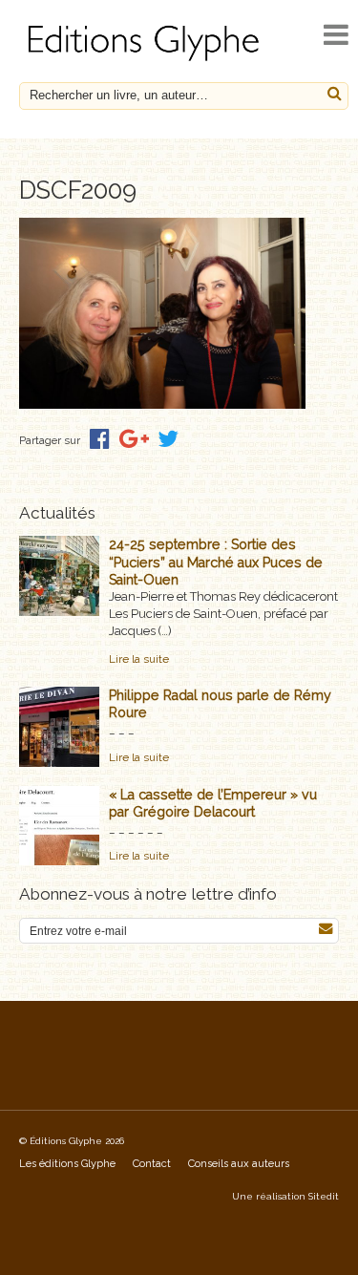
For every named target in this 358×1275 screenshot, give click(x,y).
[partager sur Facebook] (100, 439)
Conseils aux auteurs (238, 1164)
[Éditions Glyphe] (146, 61)
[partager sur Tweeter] (168, 439)
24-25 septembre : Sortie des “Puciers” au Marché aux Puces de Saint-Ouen (216, 561)
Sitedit (323, 1196)
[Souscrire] (325, 929)
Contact (152, 1164)
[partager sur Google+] (134, 439)
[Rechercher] (334, 94)
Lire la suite (139, 659)
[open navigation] (336, 35)
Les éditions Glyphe (67, 1164)
